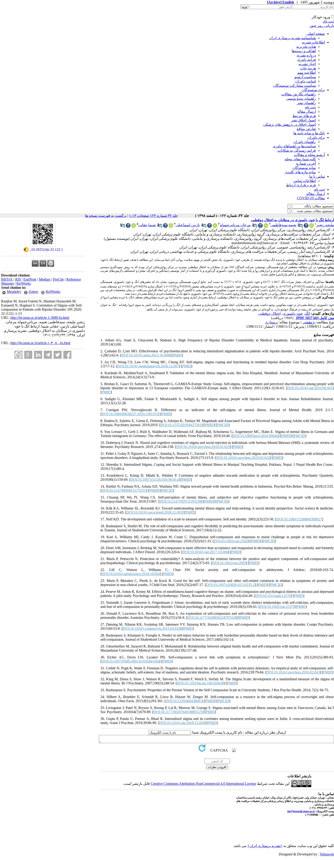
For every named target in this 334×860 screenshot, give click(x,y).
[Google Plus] (28, 355)
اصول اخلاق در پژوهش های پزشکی (289, 124)
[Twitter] (58, 355)
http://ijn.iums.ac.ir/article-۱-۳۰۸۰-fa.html (40, 343)
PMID (177, 355)
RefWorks (23, 283)
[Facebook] (67, 355)
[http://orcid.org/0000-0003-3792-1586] (171, 226)
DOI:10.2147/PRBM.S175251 (124, 490)
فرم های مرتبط (304, 116)
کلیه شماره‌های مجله (300, 159)
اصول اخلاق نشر (303, 120)
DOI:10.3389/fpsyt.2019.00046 (255, 436)
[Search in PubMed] (300, 226)
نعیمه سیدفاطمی (283, 225)
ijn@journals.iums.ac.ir (301, 811)
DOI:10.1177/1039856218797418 (211, 617)
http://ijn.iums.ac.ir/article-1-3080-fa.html (39, 318)
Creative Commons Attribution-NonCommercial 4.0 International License (203, 784)
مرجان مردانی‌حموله (235, 225)
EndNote (29, 279)
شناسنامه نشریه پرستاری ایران (292, 38)
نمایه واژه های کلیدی (300, 172)
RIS (18, 279)
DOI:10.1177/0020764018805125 (177, 712)
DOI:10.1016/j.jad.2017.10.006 (205, 552)
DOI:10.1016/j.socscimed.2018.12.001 (154, 512)
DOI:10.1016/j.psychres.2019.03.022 (243, 458)
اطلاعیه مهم (306, 72)
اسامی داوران (305, 81)
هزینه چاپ (308, 68)
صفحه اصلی (316, 34)
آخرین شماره (306, 163)
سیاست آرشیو (305, 77)
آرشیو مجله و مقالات (309, 155)
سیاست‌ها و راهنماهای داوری (294, 146)
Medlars (44, 279)
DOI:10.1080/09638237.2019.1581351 (130, 414)
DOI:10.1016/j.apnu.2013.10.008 (145, 355)
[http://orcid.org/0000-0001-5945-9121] (215, 226)
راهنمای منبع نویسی (301, 98)
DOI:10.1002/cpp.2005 (229, 563)
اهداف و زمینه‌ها (304, 51)
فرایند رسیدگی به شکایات (296, 150)
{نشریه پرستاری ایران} (264, 846)
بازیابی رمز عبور (321, 26)
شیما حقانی (147, 225)
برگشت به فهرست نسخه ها (106, 216)
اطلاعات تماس (304, 181)
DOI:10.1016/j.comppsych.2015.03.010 (151, 628)
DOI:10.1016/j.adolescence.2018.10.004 (131, 574)
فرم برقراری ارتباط (301, 185)
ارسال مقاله (306, 111)
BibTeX (7, 279)
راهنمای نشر (306, 103)
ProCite (58, 279)
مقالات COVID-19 (311, 198)
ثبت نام (328, 21)
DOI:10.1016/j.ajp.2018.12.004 (181, 723)
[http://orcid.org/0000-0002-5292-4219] (266, 226)
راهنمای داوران (304, 142)
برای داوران (316, 137)
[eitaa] (18, 355)
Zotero (33, 292)
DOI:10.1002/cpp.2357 (276, 607)
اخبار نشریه (307, 64)
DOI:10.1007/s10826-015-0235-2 (230, 585)
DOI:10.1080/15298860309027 (299, 519)
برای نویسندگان (313, 90)
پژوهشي (308, 322)
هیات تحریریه (306, 47)
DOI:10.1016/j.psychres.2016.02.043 (293, 672)
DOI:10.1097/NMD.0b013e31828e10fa (130, 661)
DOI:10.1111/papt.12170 (273, 596)
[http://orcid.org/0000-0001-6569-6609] (311, 226)
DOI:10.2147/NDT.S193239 (180, 501)
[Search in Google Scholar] (306, 226)
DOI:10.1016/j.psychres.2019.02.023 (203, 447)
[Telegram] (48, 355)
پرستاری (271, 322)
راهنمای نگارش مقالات (298, 94)
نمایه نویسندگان (304, 168)
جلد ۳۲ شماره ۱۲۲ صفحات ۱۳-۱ (153, 216)
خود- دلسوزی (293, 313)
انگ (307, 313)
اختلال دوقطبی (269, 313)
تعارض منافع (306, 129)
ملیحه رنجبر (325, 225)
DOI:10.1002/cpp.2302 (230, 541)
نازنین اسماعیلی (188, 225)
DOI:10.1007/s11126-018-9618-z (154, 479)
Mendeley (14, 292)
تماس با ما (317, 176)
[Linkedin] (38, 355)
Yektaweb (327, 854)
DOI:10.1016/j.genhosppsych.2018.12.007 (148, 366)
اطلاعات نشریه (313, 42)
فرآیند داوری (306, 59)
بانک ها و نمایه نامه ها (309, 133)
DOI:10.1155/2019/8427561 (180, 425)
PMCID (222, 425)
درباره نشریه (306, 55)
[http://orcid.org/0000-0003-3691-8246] (133, 226)
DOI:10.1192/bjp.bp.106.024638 (200, 683)
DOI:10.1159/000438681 (184, 701)
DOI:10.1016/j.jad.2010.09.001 (310, 388)
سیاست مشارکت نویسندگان (294, 85)
